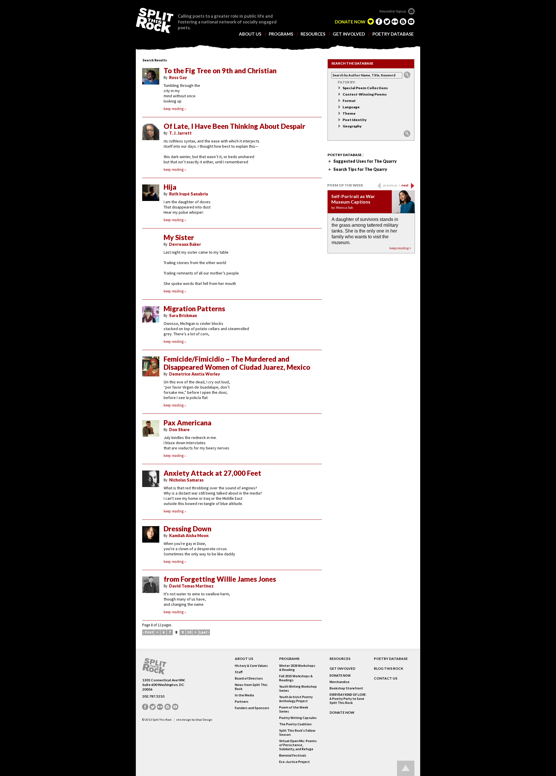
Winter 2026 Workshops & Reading (297, 668)
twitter (386, 21)
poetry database (393, 34)
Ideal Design (203, 719)
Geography (352, 126)
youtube (411, 21)
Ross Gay (178, 77)
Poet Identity (355, 120)
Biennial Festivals (292, 755)
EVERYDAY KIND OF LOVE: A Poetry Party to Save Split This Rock (348, 699)
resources (313, 34)
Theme (349, 113)
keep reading (174, 108)
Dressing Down (187, 529)
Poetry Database (345, 155)
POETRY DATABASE (391, 659)
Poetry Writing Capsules (298, 718)
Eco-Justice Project (294, 762)
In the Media (244, 695)
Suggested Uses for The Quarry (365, 161)
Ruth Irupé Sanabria (188, 193)
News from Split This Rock (251, 687)
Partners (241, 702)
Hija (170, 187)
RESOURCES (340, 659)
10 (189, 632)
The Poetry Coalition (295, 724)
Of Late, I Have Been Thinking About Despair (234, 126)
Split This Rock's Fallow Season (297, 733)
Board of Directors (249, 678)
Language (351, 107)
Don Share (179, 429)
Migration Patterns (194, 309)
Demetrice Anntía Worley (194, 373)
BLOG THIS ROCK (388, 669)
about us (250, 34)
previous (391, 185)
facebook (378, 21)
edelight (370, 21)
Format (349, 100)
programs (281, 34)
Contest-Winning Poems (365, 94)
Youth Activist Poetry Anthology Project (296, 699)
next (405, 185)
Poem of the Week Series (293, 709)
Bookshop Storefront (346, 688)
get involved (349, 34)
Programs (289, 659)
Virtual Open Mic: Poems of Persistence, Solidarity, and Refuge (298, 745)
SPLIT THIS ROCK (155, 20)
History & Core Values (251, 666)
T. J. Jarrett (180, 133)
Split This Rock (162, 719)
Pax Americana (187, 423)
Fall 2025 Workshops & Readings (296, 678)
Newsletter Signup (392, 11)
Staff (238, 672)
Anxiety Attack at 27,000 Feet (212, 473)
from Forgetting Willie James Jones (220, 579)
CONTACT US (385, 678)
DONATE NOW (350, 21)
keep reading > (400, 248)
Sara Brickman (183, 315)
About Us (244, 659)
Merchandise (340, 682)
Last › (204, 632)
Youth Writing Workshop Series (298, 689)
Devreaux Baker (185, 244)
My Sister (179, 237)
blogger (403, 21)
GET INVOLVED (342, 669)
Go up (405, 768)
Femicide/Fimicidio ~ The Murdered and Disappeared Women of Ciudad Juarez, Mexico (237, 363)
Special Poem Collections (365, 88)
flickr (395, 21)
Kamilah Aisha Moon (189, 535)
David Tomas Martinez (191, 585)
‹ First (148, 632)
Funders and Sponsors (252, 708)
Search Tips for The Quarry (360, 169)
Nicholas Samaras (186, 479)
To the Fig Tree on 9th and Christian (220, 71)
